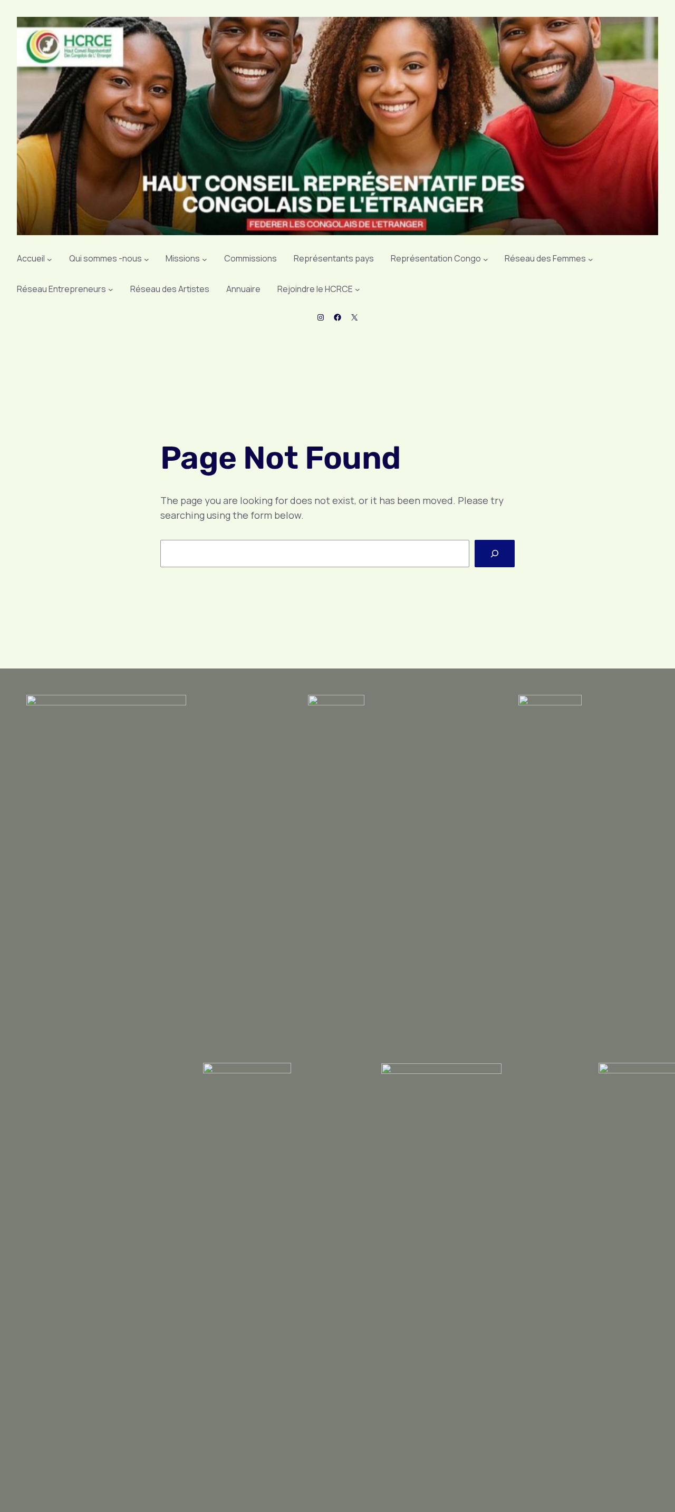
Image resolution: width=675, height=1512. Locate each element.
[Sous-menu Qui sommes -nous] (146, 258)
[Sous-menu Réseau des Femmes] (590, 258)
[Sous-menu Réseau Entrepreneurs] (110, 289)
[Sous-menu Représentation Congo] (485, 258)
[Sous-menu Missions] (204, 258)
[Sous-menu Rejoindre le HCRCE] (357, 289)
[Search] (495, 553)
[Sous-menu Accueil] (49, 258)
